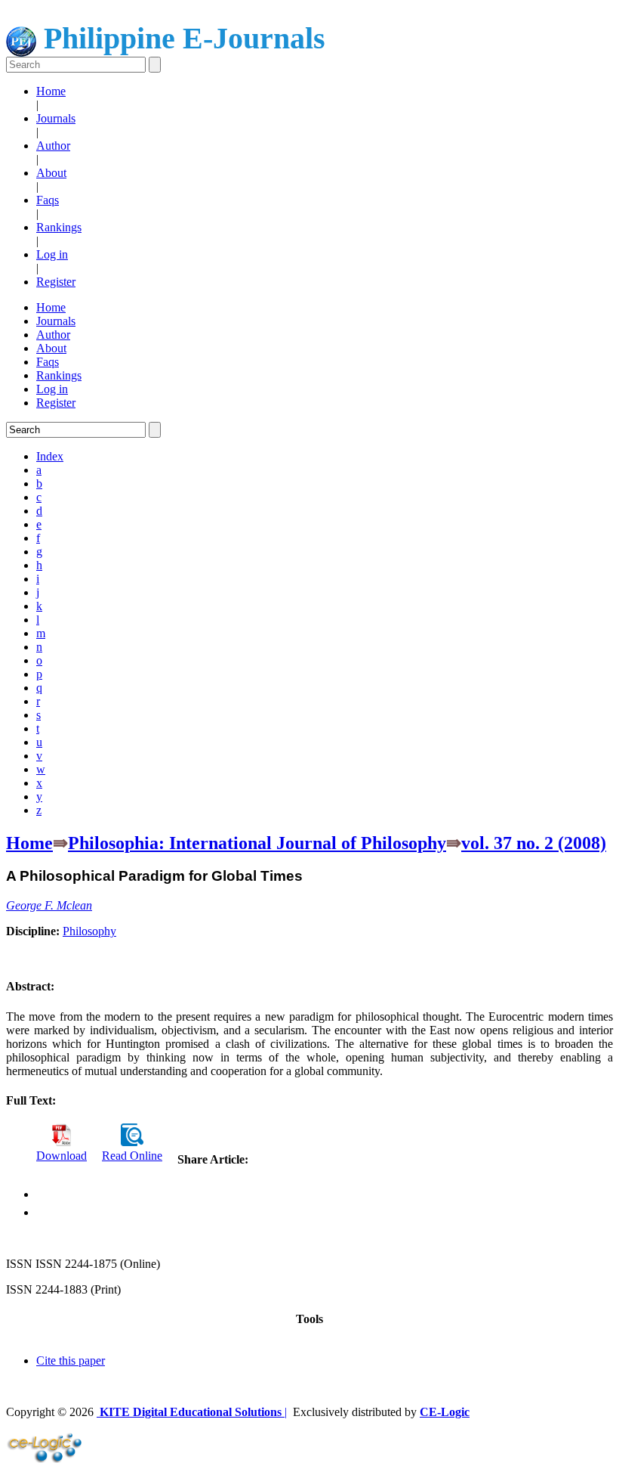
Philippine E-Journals (180, 38)
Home (51, 91)
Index (49, 456)
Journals (55, 118)
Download (61, 1155)
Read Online (132, 1155)
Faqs (47, 200)
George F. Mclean (49, 905)
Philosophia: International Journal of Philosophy (257, 843)
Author (53, 145)
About (51, 172)
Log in (52, 254)
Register (55, 281)
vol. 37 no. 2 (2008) (533, 843)
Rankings (59, 227)
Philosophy (89, 931)
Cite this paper (70, 1360)
